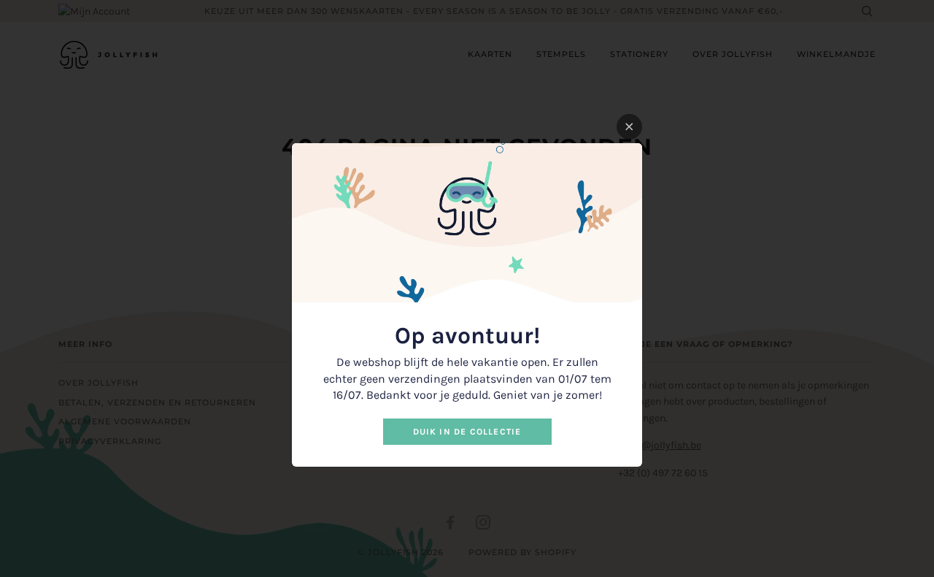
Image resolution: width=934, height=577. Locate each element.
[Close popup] (629, 127)
